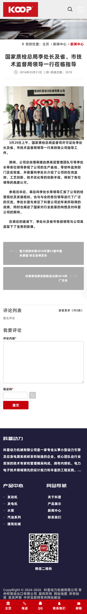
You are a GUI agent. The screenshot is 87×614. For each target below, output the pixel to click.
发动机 (12, 497)
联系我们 (54, 517)
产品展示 (54, 503)
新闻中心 (60, 44)
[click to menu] (80, 9)
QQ (40, 608)
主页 (8, 608)
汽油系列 (14, 517)
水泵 (10, 510)
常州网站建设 (50, 597)
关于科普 (54, 497)
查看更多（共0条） (71, 310)
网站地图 (60, 593)
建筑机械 (14, 524)
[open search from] (70, 9)
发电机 (12, 503)
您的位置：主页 (37, 44)
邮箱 (79, 608)
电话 (25, 608)
